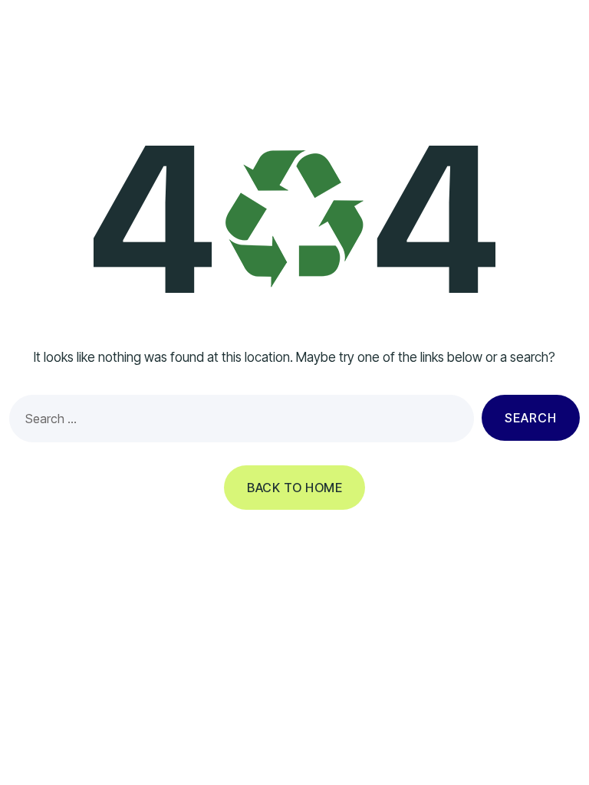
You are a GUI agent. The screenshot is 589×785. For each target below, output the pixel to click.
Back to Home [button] (294, 487)
